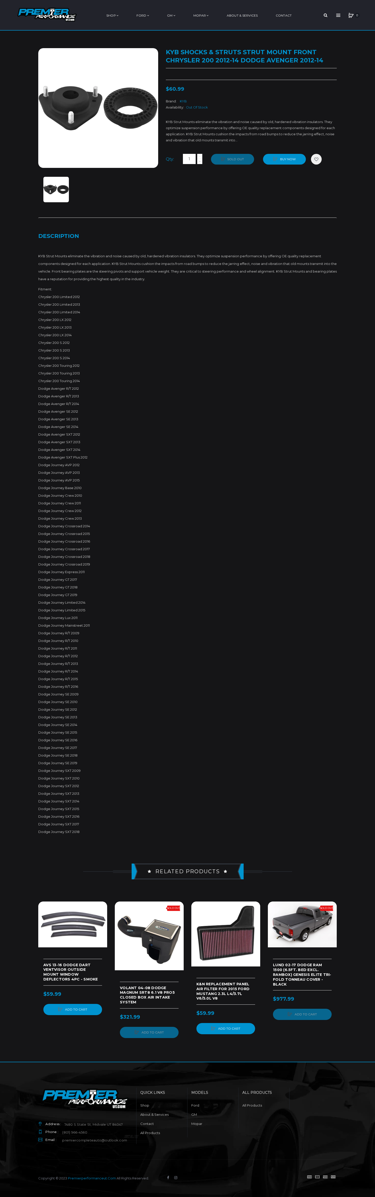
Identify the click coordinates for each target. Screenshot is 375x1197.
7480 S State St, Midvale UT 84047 (94, 1124)
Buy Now (287, 159)
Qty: (170, 159)
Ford (195, 1105)
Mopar (196, 1124)
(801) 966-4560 (74, 1132)
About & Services (154, 1114)
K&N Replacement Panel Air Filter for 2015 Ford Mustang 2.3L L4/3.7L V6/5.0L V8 (222, 991)
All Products (150, 1133)
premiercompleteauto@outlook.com (94, 1140)
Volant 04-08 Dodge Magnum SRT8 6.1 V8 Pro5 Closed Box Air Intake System (147, 995)
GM (194, 1114)
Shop (144, 1105)
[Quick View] (44, 927)
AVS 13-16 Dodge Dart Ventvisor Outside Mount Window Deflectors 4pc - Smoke (70, 972)
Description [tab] (58, 236)
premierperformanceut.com (92, 1178)
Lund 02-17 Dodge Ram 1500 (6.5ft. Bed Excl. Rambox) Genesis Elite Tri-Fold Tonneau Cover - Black (302, 975)
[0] (351, 15)
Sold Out (235, 159)
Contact (147, 1124)
